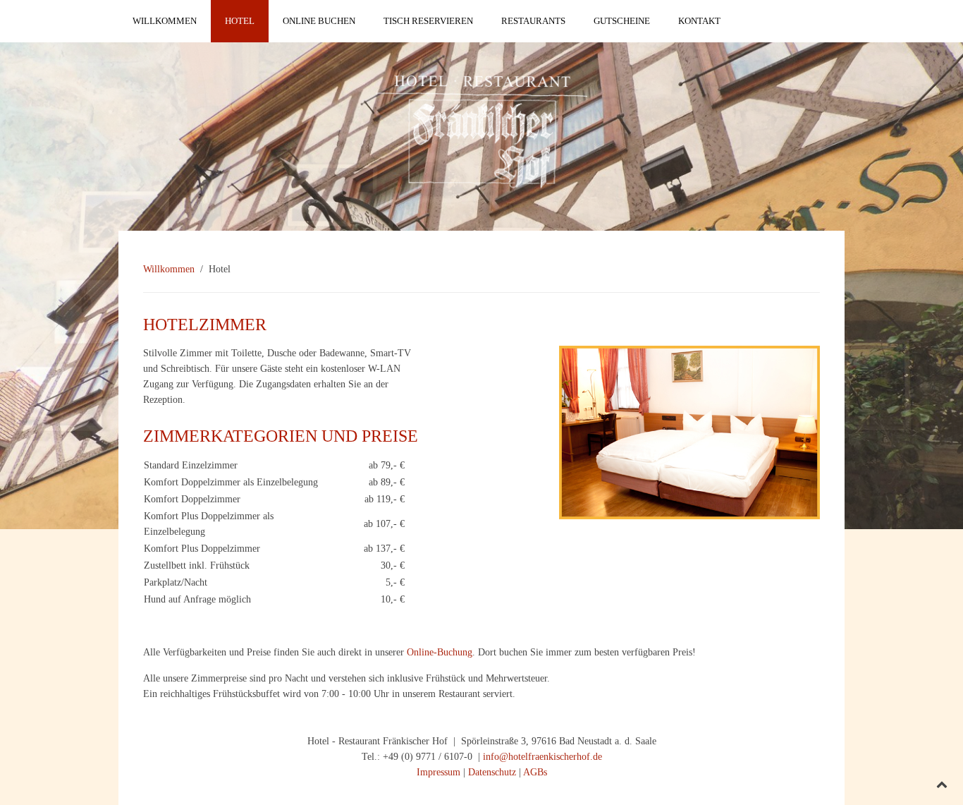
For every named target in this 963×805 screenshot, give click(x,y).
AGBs (535, 772)
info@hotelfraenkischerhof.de (542, 756)
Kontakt (699, 21)
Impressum (438, 772)
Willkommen (165, 21)
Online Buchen (319, 21)
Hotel (239, 21)
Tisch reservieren (428, 21)
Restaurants (533, 21)
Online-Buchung (438, 652)
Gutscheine (622, 21)
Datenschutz (492, 772)
